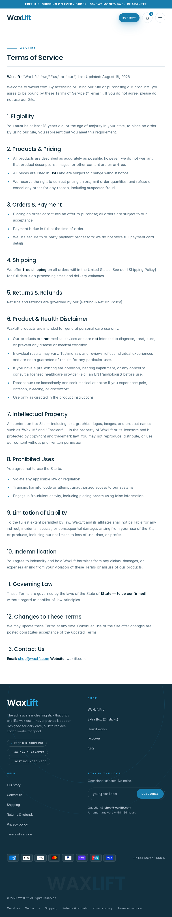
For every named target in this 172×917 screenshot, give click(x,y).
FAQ (91, 749)
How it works (97, 729)
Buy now (129, 17)
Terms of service (19, 834)
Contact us (15, 795)
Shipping (13, 805)
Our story (14, 785)
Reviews (94, 739)
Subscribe (150, 793)
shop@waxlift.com (33, 658)
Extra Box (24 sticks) (103, 719)
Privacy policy (17, 824)
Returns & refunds (20, 814)
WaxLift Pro (96, 709)
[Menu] (160, 18)
